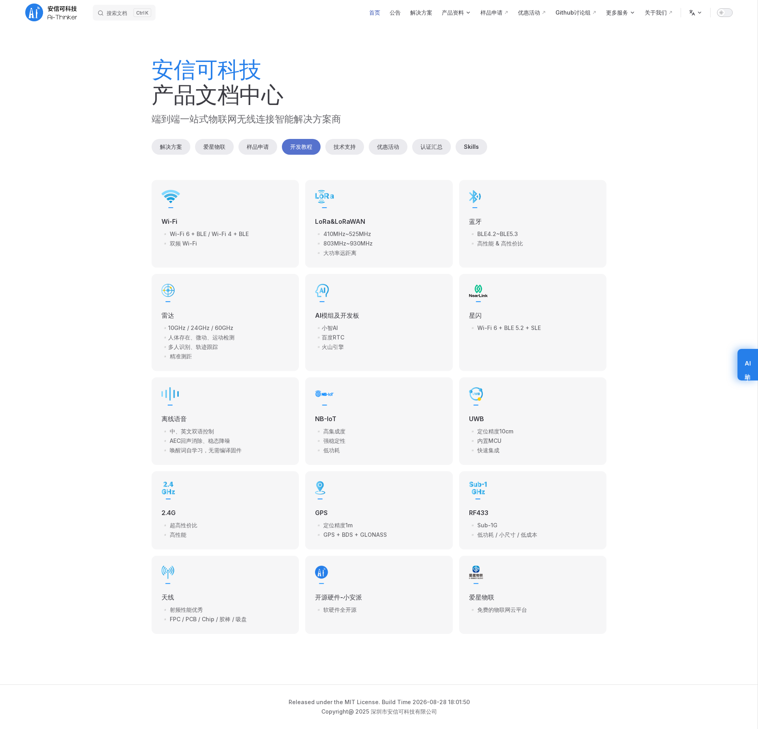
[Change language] (695, 12)
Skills (471, 146)
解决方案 (171, 146)
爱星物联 (214, 146)
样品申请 (258, 146)
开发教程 (301, 146)
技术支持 (345, 146)
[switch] (725, 12)
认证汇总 (431, 146)
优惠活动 (388, 146)
